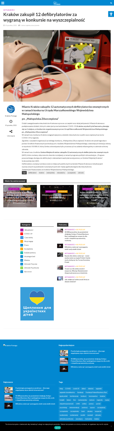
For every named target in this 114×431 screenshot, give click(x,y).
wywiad (90, 415)
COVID (68, 388)
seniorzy (85, 407)
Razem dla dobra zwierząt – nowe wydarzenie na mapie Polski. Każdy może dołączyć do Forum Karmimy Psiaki (93, 196)
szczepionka (74, 411)
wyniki (83, 415)
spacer (92, 407)
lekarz (69, 400)
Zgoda (57, 428)
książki (62, 400)
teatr (83, 411)
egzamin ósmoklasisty (67, 392)
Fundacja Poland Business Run (96, 392)
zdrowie (81, 173)
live (74, 400)
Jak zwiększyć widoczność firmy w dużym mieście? (77, 281)
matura (91, 400)
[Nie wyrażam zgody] (111, 426)
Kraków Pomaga (11, 116)
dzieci (84, 388)
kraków (41, 173)
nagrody (100, 400)
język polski (63, 396)
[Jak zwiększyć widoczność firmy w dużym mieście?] (60, 278)
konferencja (74, 396)
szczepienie (72, 173)
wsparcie (98, 411)
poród (98, 404)
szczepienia (101, 407)
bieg (61, 388)
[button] (111, 14)
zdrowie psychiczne (66, 419)
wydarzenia (64, 415)
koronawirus (93, 396)
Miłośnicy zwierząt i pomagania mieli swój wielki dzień (57, 196)
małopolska (51, 173)
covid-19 (76, 388)
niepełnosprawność (66, 404)
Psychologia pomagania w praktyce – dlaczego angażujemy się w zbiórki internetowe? (88, 352)
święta (96, 419)
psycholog (63, 407)
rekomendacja (74, 407)
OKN (78, 404)
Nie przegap (26, 189)
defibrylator (32, 173)
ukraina (89, 411)
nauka (107, 400)
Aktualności (9, 10)
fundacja (80, 392)
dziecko (90, 388)
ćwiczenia (88, 419)
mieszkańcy (61, 173)
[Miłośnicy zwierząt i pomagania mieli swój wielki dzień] (60, 246)
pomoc (91, 404)
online (84, 404)
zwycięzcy (79, 419)
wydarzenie (74, 415)
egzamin (99, 388)
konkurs (83, 396)
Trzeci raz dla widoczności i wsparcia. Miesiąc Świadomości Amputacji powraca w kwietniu (76, 271)
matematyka (82, 400)
